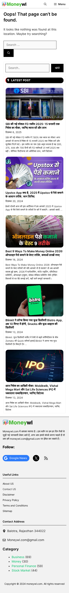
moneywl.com (34, 583)
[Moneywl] (14, 4)
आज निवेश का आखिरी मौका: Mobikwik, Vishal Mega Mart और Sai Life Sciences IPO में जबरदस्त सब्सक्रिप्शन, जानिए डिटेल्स (31, 389)
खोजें (57, 68)
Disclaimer (9, 494)
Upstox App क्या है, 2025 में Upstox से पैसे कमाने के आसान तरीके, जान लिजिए (34, 194)
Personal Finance (24, 566)
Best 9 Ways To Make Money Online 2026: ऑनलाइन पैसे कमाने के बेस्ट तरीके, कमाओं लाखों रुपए (34, 253)
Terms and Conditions (15, 505)
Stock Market (21, 570)
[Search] (9, 53)
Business (18, 557)
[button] (45, 4)
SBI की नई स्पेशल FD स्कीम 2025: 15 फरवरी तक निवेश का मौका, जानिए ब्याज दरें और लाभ (32, 125)
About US (8, 483)
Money (16, 561)
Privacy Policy (11, 500)
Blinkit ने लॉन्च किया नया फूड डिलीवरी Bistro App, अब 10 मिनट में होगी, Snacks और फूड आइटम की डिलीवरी (34, 323)
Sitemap (7, 510)
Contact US (9, 489)
